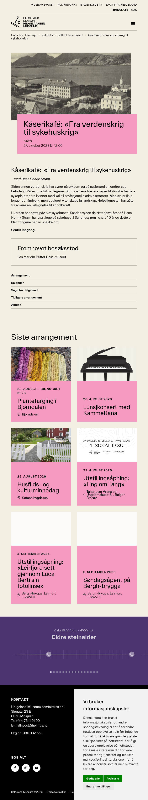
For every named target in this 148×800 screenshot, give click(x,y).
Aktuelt (16, 304)
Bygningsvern (91, 4)
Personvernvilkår (56, 792)
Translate (119, 9)
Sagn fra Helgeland (121, 4)
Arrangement (20, 275)
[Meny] (133, 23)
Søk (134, 9)
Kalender (17, 282)
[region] (74, 651)
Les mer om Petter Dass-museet (42, 257)
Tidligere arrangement (26, 297)
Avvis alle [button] (113, 778)
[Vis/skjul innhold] (131, 654)
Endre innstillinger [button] (98, 786)
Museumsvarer (43, 4)
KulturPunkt (67, 4)
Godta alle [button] (93, 778)
